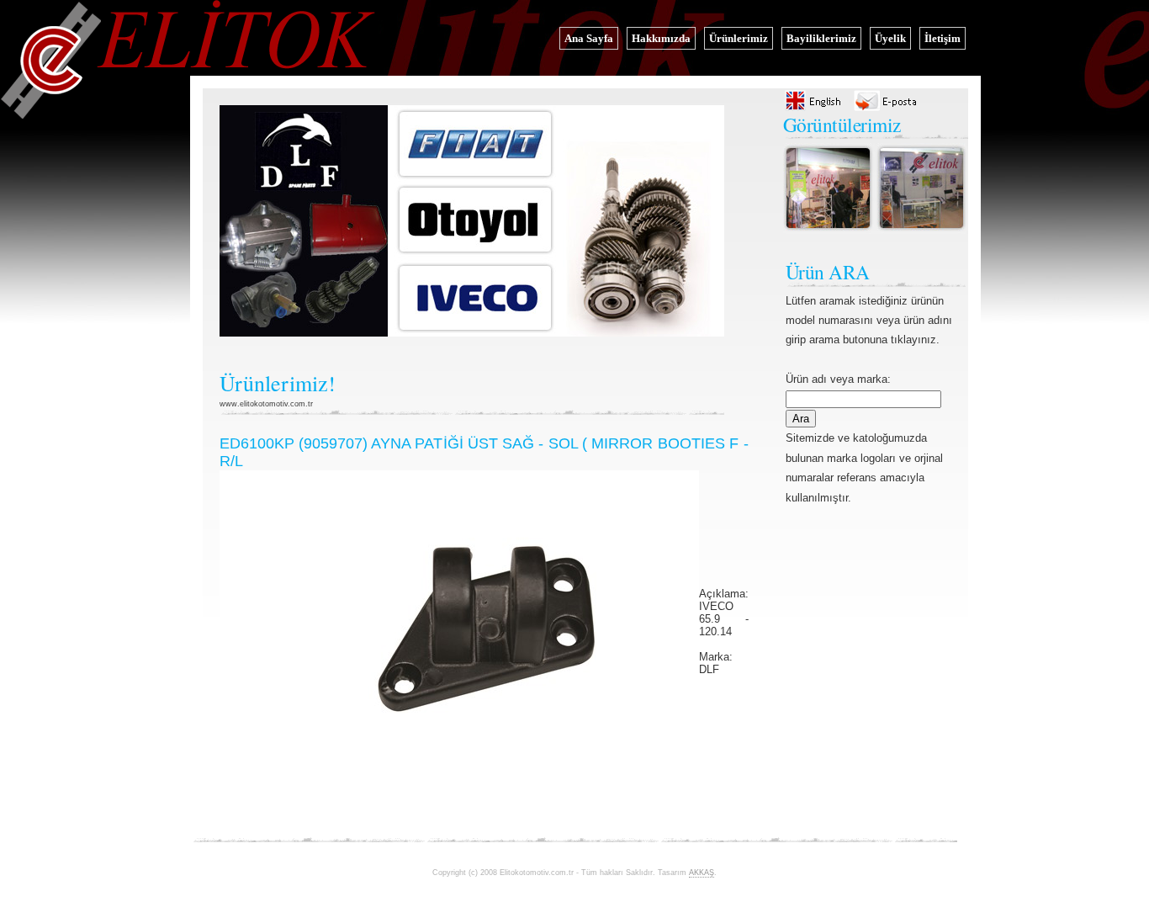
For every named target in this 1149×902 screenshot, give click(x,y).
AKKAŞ (701, 872)
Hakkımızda (661, 38)
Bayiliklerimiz (821, 38)
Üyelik (890, 38)
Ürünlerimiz (738, 38)
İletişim (942, 38)
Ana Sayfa (588, 38)
